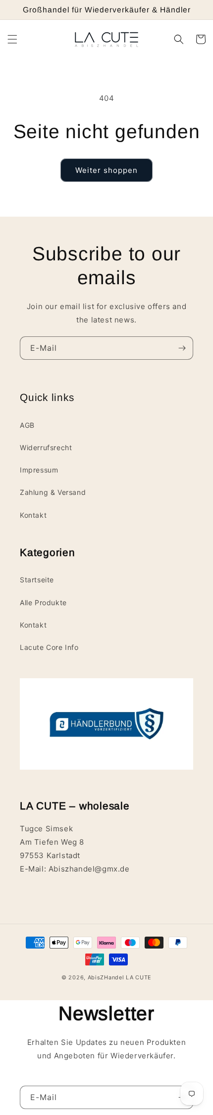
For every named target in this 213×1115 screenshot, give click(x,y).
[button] (12, 39)
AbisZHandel (106, 977)
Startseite (37, 579)
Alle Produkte (43, 602)
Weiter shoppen (106, 170)
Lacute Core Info (49, 647)
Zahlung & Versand (53, 492)
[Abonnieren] (182, 348)
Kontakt (33, 515)
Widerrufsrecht (46, 447)
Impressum (39, 470)
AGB (27, 425)
